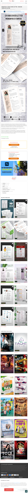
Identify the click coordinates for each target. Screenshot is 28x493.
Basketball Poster (3, 352)
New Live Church (3, 438)
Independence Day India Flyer (5, 395)
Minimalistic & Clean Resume (5, 240)
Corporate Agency (17, 395)
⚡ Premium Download (14, 144)
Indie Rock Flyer (3, 460)
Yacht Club (16, 352)
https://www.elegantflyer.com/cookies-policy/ (12, 485)
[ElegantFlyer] (11, 1)
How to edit (11, 191)
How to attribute (12, 189)
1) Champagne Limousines (5, 138)
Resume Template (3, 326)
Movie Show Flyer (17, 460)
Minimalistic (8, 183)
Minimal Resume (3, 283)
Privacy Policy (6, 486)
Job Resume (2, 218)
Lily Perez (6, 186)
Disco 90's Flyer (16, 438)
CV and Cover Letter (17, 218)
